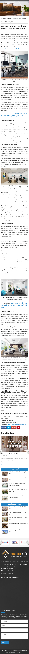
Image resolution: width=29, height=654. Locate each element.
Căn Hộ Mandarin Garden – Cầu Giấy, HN (18, 513)
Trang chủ (3, 18)
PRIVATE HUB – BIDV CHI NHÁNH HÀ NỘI (18, 518)
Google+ (14, 427)
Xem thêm (3, 464)
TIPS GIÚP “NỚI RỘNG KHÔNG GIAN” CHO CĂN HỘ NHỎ (18, 496)
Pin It (18, 427)
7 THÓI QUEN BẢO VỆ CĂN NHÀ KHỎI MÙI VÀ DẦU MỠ (17, 484)
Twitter (8, 427)
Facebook (3, 427)
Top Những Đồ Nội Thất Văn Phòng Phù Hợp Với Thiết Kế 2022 (14, 305)
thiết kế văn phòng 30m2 (12, 48)
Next (28, 542)
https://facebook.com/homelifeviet (17, 424)
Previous (1, 542)
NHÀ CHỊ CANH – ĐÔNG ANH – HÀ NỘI (17, 478)
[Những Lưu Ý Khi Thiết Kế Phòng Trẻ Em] (14, 444)
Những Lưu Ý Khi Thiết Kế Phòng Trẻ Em (12, 453)
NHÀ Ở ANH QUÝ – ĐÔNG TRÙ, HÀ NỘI (17, 530)
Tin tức (9, 18)
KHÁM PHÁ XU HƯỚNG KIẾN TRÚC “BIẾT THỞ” (18, 490)
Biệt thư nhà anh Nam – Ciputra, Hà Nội (18, 523)
